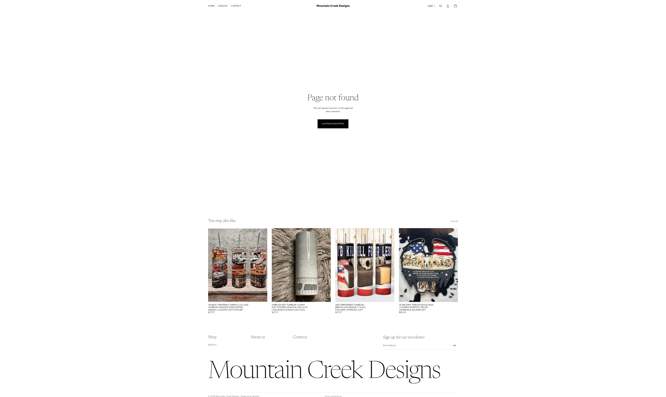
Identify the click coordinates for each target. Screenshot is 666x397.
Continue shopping (333, 123)
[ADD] (452, 296)
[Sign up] (454, 345)
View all (454, 221)
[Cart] (455, 6)
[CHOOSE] (262, 296)
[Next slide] (452, 265)
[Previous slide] (404, 265)
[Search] (440, 6)
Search (212, 344)
